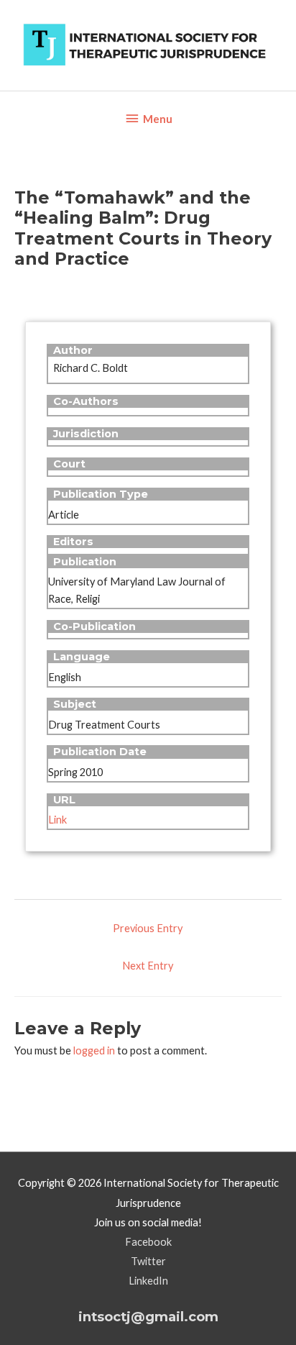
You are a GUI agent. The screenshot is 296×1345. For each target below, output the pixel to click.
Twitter (148, 1261)
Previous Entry (147, 928)
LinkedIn (148, 1281)
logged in (94, 1050)
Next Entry (147, 965)
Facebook (148, 1242)
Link (57, 819)
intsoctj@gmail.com (148, 1316)
